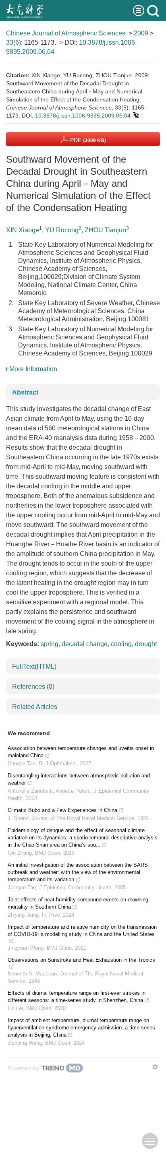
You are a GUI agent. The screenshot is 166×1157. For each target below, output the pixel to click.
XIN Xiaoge (22, 230)
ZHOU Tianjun (105, 230)
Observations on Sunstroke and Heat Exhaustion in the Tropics (81, 960)
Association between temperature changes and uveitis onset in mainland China (81, 751)
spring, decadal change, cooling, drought (99, 643)
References (33, 686)
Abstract (25, 392)
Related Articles (34, 706)
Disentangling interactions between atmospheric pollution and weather (79, 779)
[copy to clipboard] (136, 114)
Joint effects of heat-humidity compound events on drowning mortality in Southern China (78, 903)
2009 (141, 33)
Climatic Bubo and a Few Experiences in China (62, 810)
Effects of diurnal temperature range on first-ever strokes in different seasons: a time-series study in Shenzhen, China (76, 996)
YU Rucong (62, 230)
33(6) (13, 42)
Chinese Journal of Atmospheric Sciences (65, 33)
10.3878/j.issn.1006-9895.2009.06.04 (83, 115)
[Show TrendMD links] (155, 1067)
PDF (87, 140)
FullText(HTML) (34, 666)
